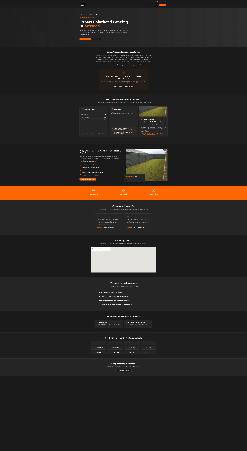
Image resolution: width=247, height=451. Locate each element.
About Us (124, 4)
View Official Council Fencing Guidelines (123, 86)
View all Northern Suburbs (123, 370)
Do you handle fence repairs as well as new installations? (116, 304)
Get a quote (162, 4)
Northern (92, 14)
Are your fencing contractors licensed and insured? (114, 300)
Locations (86, 14)
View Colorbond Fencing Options (88, 179)
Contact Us (96, 38)
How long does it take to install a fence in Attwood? (114, 296)
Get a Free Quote (85, 38)
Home (111, 4)
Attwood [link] (98, 14)
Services (117, 4)
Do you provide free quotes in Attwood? (110, 292)
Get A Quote (131, 4)
